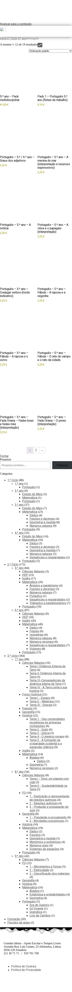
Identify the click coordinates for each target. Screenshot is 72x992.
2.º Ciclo (12, 38)
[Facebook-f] (8, 983)
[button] (70, 31)
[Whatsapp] (18, 983)
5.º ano (22, 38)
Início (3, 38)
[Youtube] (38, 983)
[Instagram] (28, 983)
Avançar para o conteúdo (16, 24)
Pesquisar (5, 459)
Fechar (4, 456)
